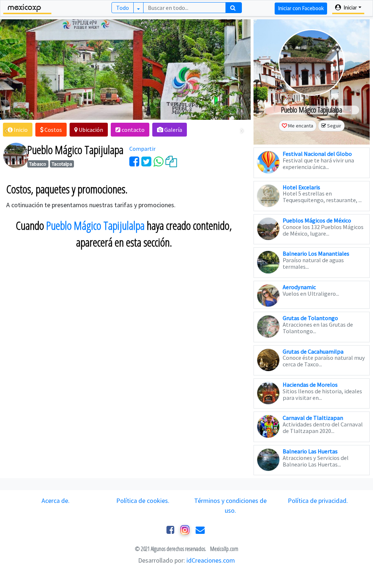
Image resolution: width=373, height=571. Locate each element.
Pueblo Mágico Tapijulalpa (95, 225)
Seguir (334, 125)
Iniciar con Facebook (301, 8)
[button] (17, 130)
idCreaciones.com (210, 560)
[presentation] (6, 131)
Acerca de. (56, 500)
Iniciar (349, 7)
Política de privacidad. (318, 500)
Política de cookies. (142, 500)
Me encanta (300, 125)
